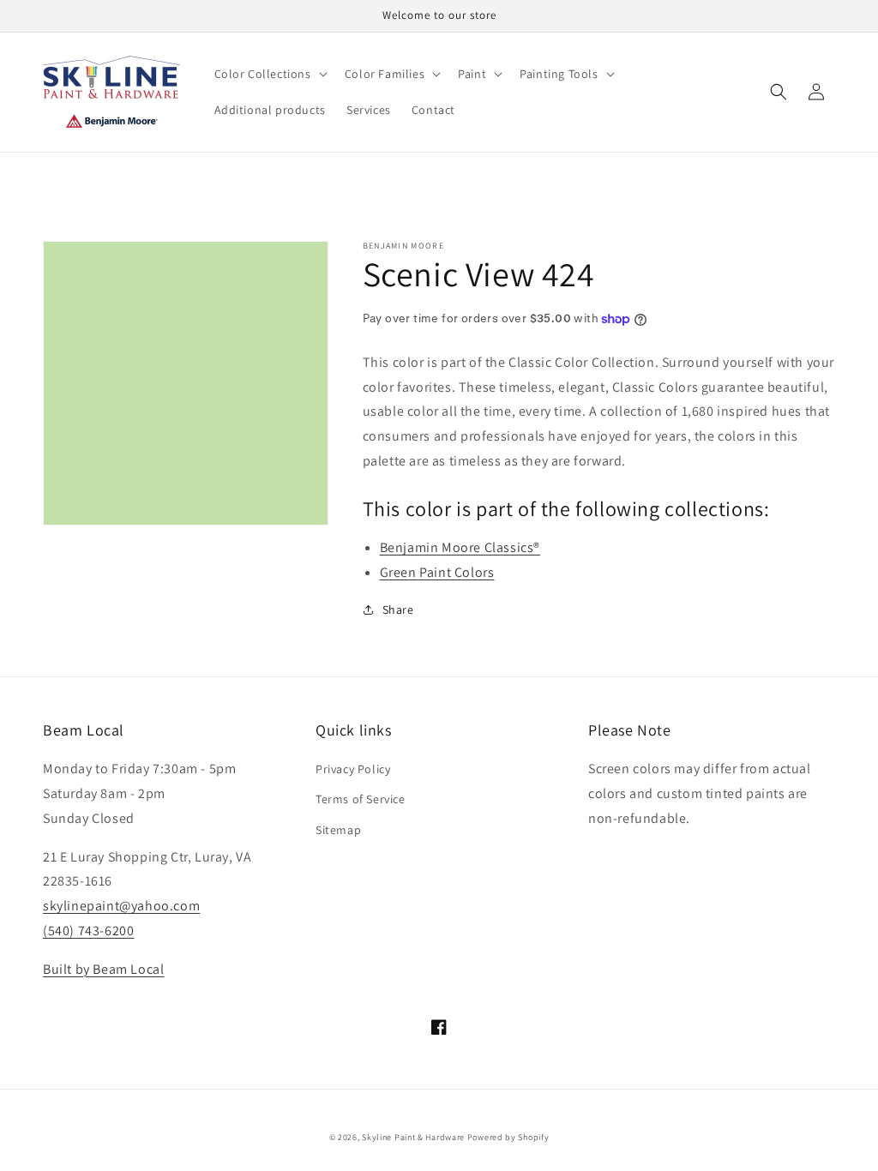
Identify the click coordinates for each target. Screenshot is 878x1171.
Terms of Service (361, 799)
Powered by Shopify (508, 1137)
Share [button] (398, 609)
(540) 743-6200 (88, 931)
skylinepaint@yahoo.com (121, 906)
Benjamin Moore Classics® (460, 547)
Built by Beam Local (103, 969)
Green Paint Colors (437, 572)
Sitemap (338, 830)
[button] (269, 74)
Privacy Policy (353, 769)
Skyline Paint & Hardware (413, 1137)
